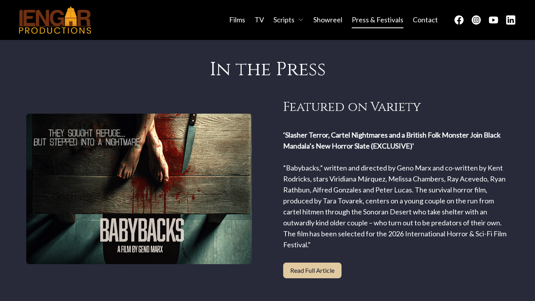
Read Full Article (312, 270)
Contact (425, 19)
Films (237, 19)
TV (259, 19)
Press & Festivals (377, 19)
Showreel (327, 19)
